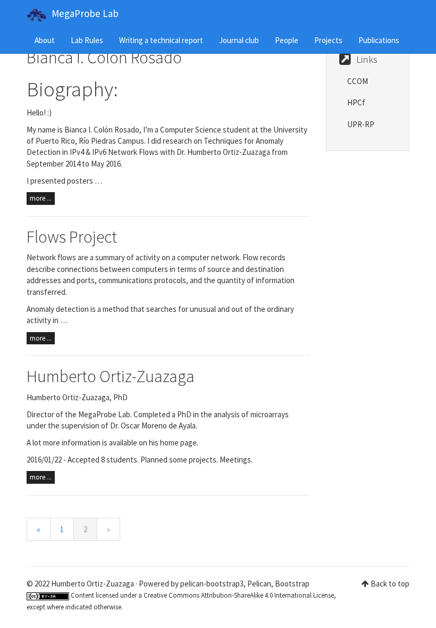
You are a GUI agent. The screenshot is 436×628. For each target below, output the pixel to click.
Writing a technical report (161, 40)
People (286, 40)
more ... (41, 198)
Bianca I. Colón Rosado (104, 57)
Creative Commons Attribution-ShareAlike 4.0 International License (239, 595)
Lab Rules (87, 40)
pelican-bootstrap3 (212, 584)
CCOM (357, 81)
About (45, 40)
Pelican (259, 584)
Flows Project (72, 236)
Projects (328, 40)
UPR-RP (360, 124)
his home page (173, 442)
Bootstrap (292, 584)
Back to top (390, 584)
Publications (378, 40)
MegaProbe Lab (85, 13)
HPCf (356, 102)
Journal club (239, 40)
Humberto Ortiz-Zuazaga (111, 376)
